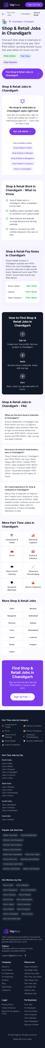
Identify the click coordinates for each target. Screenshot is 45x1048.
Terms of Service (9, 1008)
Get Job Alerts (20, 131)
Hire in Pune (8, 899)
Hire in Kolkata (24, 895)
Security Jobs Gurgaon (12, 845)
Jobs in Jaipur (7, 778)
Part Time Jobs (11, 14)
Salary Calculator (31, 967)
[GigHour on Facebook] (25, 955)
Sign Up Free (34, 4)
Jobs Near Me (30, 987)
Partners (5, 980)
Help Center (7, 987)
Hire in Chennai (9, 895)
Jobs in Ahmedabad (10, 793)
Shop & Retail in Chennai (22, 164)
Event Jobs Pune (10, 859)
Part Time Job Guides (33, 977)
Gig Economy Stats (31, 973)
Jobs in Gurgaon (8, 769)
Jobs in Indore (7, 796)
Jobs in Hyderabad (9, 810)
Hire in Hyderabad (28, 890)
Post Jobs (28, 1004)
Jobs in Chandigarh (9, 772)
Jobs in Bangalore (9, 805)
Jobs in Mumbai (8, 787)
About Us (5, 967)
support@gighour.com (12, 955)
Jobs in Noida (7, 766)
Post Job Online (30, 1011)
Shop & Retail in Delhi (22, 148)
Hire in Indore (27, 914)
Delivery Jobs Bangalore (13, 840)
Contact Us (6, 990)
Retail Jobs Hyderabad (12, 854)
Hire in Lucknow (24, 904)
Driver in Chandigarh (22, 169)
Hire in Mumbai (22, 885)
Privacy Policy (7, 1004)
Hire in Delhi (8, 885)
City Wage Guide (31, 970)
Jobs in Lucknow (8, 775)
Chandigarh (25, 14)
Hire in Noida (8, 909)
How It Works (7, 970)
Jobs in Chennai (8, 808)
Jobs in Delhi (7, 763)
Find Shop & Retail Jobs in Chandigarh (19, 74)
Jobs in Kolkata (8, 820)
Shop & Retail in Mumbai (22, 153)
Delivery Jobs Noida (11, 869)
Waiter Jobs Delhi (10, 835)
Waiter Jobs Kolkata (31, 869)
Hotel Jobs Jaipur (32, 854)
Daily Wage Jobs (31, 980)
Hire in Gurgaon (23, 909)
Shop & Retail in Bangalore (22, 158)
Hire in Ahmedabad (24, 899)
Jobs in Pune (7, 790)
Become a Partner (31, 1025)
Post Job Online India (11, 919)
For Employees (8, 973)
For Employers (7, 977)
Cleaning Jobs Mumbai (30, 859)
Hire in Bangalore (10, 890)
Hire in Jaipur (8, 904)
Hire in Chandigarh (10, 914)
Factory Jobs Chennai (12, 850)
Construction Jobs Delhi (12, 864)
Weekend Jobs (30, 993)
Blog (4, 983)
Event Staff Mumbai (28, 835)
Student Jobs (29, 990)
